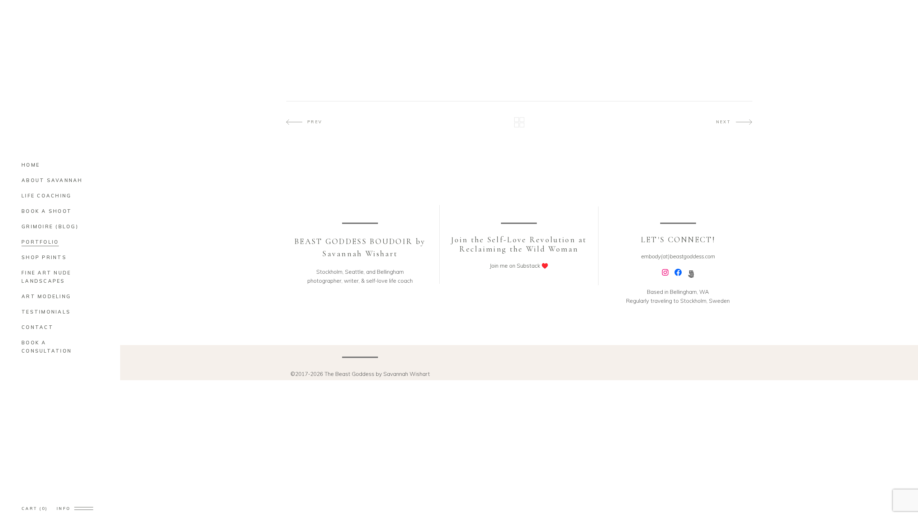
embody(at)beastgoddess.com (678, 256)
